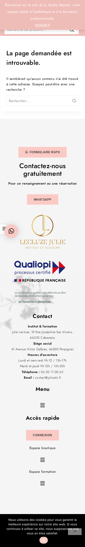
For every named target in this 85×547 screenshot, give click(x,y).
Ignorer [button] (42, 25)
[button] (42, 405)
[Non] (75, 531)
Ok (44, 540)
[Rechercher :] (42, 100)
